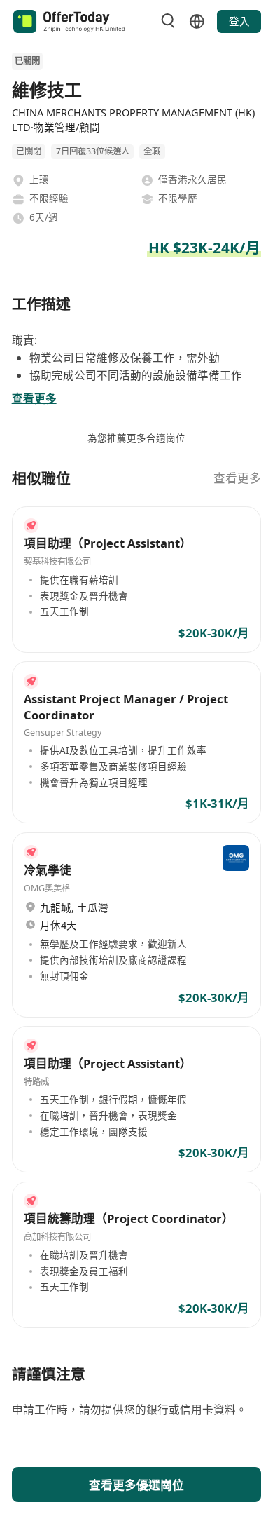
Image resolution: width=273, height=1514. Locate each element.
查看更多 (237, 478)
